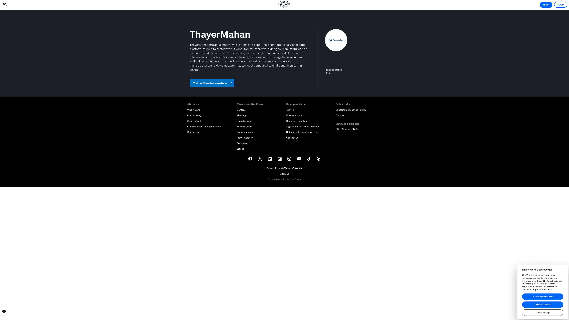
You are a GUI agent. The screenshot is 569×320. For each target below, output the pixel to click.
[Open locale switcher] (4, 311)
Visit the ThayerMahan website (210, 83)
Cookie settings (543, 312)
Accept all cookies (542, 304)
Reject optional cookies (542, 296)
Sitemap (284, 173)
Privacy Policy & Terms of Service (284, 168)
